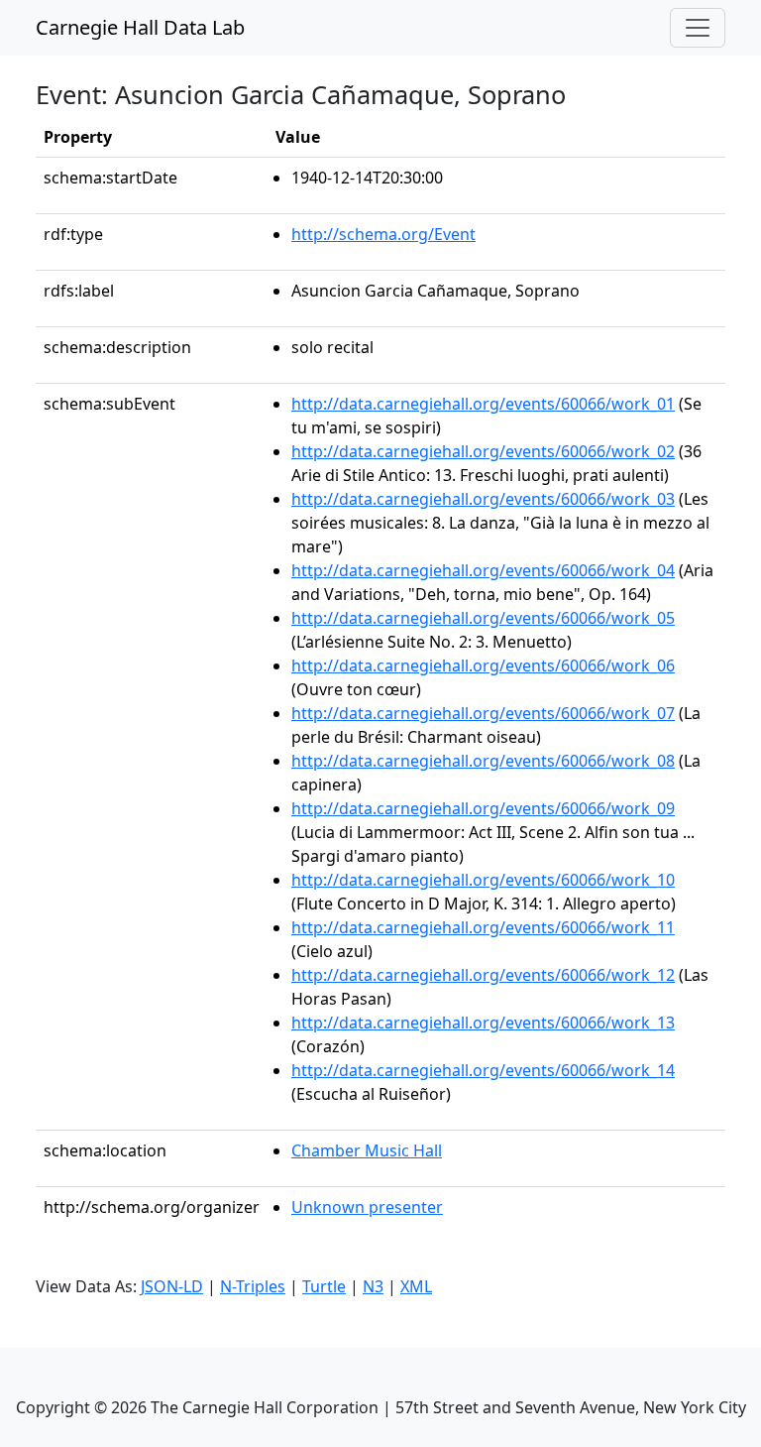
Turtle (324, 1286)
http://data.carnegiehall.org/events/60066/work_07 (483, 713)
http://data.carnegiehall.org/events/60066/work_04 (483, 570)
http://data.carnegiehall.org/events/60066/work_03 (483, 499)
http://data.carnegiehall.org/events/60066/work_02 (483, 451)
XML (416, 1286)
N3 (373, 1286)
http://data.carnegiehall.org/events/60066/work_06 (483, 665)
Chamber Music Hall (366, 1150)
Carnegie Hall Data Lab (140, 27)
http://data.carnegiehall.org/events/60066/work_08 (483, 761)
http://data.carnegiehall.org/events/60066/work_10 (483, 880)
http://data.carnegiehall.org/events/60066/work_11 (483, 927)
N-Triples (252, 1286)
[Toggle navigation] (697, 28)
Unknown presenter (367, 1207)
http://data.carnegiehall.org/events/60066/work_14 (483, 1070)
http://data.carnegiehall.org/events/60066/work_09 (483, 808)
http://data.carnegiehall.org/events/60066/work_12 (483, 975)
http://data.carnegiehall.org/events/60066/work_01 (483, 404)
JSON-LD (172, 1286)
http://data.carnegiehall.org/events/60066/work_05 (483, 618)
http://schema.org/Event (383, 234)
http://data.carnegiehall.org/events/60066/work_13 (483, 1022)
